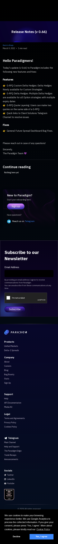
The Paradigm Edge (13, 451)
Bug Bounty (9, 374)
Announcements (11, 459)
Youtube (10, 483)
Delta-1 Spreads (11, 350)
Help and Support (11, 446)
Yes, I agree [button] (41, 536)
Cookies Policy (10, 426)
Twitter (10, 475)
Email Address (12, 267)
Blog (6, 370)
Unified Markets (11, 346)
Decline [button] (16, 536)
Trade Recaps (10, 455)
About (7, 362)
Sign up (16, 206)
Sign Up (7, 383)
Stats (6, 378)
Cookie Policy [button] (43, 529)
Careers (7, 366)
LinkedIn (10, 479)
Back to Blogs (8, 45)
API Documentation (12, 403)
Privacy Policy (10, 422)
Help (6, 398)
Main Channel (10, 442)
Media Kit (8, 407)
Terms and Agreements (14, 418)
